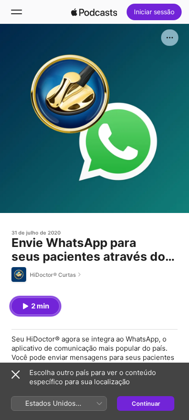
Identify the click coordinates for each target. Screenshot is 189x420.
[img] (94, 12)
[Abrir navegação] (16, 12)
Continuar (146, 403)
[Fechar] (15, 374)
